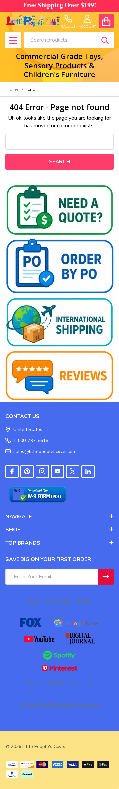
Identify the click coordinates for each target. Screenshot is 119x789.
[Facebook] (12, 471)
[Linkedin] (88, 471)
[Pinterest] (27, 471)
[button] (60, 210)
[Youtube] (57, 471)
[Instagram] (42, 471)
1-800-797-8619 (30, 440)
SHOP (13, 529)
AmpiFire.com (79, 705)
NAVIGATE (18, 516)
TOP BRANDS (22, 543)
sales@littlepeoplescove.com (44, 451)
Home (12, 89)
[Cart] (106, 21)
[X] (73, 471)
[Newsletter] (106, 577)
